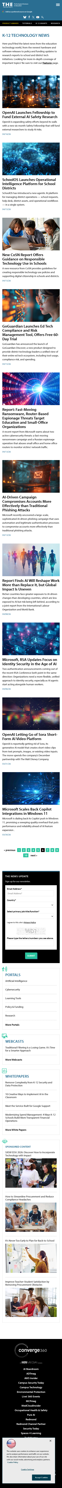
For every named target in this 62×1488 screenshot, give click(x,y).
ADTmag (31, 1373)
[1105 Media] (31, 1362)
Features (47, 63)
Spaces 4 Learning (31, 1433)
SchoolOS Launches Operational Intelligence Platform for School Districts (29, 184)
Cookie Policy (12, 1462)
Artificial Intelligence (16, 981)
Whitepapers (17, 1076)
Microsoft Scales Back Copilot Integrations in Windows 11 (26, 811)
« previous (9, 850)
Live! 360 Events (31, 1396)
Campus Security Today (31, 1382)
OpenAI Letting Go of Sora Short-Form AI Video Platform (30, 736)
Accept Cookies (41, 1477)
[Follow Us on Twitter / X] (33, 17)
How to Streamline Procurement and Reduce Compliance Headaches (29, 1198)
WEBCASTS (14, 1041)
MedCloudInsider (31, 1405)
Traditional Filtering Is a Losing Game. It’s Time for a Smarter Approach (30, 1049)
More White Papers (15, 1129)
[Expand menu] (57, 5)
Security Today (31, 1428)
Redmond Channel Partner (31, 1424)
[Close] (50, 1441)
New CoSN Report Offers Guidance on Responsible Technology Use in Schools (24, 259)
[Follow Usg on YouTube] (37, 17)
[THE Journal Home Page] (15, 5)
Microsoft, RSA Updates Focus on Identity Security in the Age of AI (29, 661)
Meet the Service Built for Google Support (27, 1106)
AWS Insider (31, 1378)
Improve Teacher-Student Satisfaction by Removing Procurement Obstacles (27, 1283)
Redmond (31, 1419)
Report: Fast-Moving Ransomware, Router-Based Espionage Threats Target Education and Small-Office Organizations (25, 418)
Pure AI (31, 1414)
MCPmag (31, 1401)
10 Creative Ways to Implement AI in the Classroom (26, 1095)
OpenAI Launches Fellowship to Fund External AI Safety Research (29, 114)
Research (55, 23)
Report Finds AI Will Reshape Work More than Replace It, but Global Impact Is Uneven (31, 584)
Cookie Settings (27, 1469)
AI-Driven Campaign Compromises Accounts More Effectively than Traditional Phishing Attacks (26, 503)
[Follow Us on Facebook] (29, 17)
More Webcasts (13, 1059)
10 (25, 855)
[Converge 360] (31, 1350)
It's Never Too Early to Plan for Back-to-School (29, 1240)
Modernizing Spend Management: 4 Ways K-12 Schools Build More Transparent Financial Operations (30, 1117)
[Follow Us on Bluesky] (24, 17)
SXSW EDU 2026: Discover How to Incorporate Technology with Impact (30, 1154)
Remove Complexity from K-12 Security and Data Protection (28, 1084)
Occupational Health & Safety (31, 1410)
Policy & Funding (14, 1006)
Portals (12, 974)
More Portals (12, 1024)
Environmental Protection (31, 1392)
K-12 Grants (41, 23)
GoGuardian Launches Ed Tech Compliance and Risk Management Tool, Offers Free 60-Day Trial (30, 332)
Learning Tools (13, 998)
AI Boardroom (31, 1369)
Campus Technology (31, 1387)
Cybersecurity (12, 989)
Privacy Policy (30, 922)
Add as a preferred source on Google (18, 12)
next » (34, 855)
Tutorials (27, 23)
